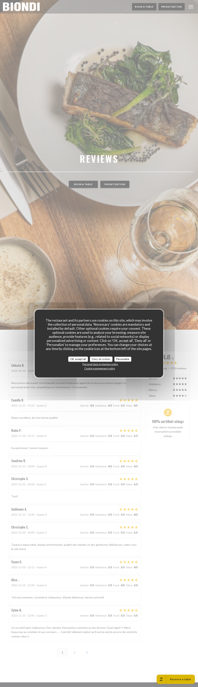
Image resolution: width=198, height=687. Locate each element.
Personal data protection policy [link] (100, 364)
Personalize (122, 359)
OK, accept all (78, 359)
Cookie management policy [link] (99, 368)
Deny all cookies (101, 359)
